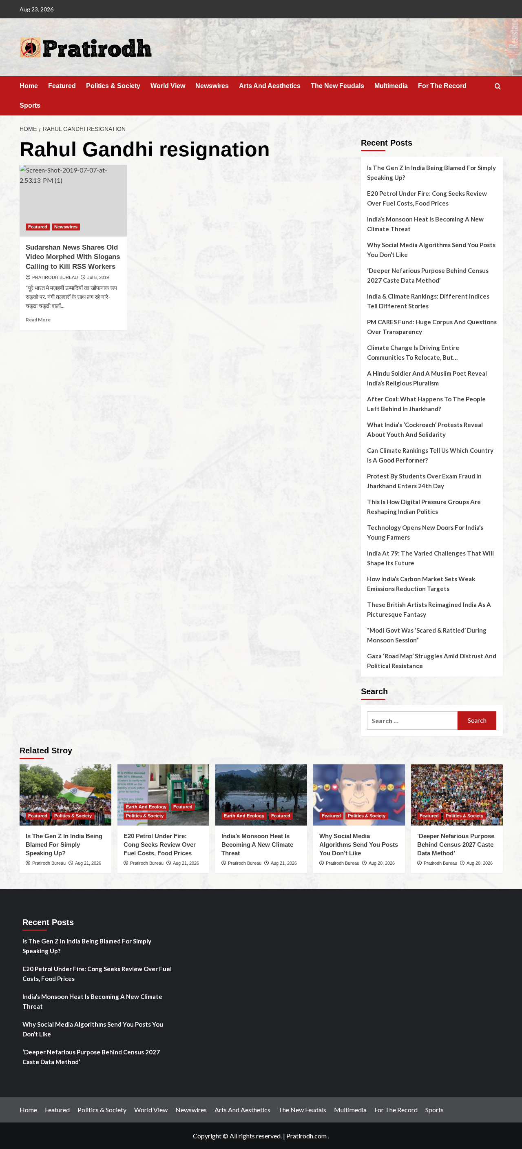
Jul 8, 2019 (98, 277)
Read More (38, 320)
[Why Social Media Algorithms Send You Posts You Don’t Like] (359, 795)
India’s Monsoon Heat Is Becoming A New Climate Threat (425, 223)
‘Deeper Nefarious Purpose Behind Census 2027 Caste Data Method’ (428, 275)
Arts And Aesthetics (270, 85)
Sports (30, 105)
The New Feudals (337, 85)
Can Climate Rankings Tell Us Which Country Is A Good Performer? (430, 455)
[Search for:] (412, 720)
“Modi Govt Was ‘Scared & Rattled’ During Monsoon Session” (427, 635)
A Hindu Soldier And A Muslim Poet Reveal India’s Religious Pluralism (427, 378)
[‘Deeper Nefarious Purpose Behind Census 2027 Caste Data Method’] (457, 795)
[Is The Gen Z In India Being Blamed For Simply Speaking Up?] (65, 795)
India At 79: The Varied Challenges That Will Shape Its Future (430, 558)
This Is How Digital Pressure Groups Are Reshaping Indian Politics (424, 506)
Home (29, 85)
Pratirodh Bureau (49, 863)
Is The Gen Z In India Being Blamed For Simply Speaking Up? (431, 172)
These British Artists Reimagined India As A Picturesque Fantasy (429, 609)
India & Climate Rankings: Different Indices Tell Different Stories (428, 301)
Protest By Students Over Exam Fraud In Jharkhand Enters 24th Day (424, 480)
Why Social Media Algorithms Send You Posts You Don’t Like (431, 249)
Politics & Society (113, 85)
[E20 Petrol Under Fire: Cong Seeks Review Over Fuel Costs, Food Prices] (163, 795)
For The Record (442, 85)
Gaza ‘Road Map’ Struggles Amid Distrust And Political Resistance (431, 660)
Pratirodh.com (306, 1136)
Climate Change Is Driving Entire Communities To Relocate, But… (413, 352)
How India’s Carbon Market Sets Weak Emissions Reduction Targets (421, 583)
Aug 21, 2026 (88, 863)
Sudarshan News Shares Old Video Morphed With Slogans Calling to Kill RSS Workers (73, 257)
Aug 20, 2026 (382, 863)
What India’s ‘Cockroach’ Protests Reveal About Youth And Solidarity (425, 429)
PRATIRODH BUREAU (55, 277)
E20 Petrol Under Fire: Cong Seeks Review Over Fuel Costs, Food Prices (427, 198)
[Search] (498, 87)
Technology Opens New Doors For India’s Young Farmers (425, 532)
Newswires (212, 85)
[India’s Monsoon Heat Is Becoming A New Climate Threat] (261, 795)
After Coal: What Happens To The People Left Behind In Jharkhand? (426, 403)
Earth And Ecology (146, 806)
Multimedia (391, 85)
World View (167, 85)
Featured (62, 85)
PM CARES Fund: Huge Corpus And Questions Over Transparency (432, 326)
